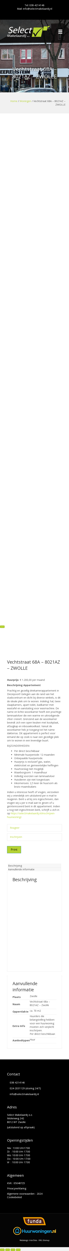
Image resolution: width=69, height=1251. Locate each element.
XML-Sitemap (44, 1240)
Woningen (25, 101)
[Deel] (13, 1250)
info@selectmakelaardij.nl (24, 1094)
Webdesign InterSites (28, 1240)
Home (13, 101)
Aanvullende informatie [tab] (21, 869)
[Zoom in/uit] (2, 1250)
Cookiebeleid (14, 1197)
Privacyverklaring (16, 1188)
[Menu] (60, 31)
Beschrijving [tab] (15, 865)
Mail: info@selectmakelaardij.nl (34, 8)
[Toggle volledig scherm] (7, 1250)
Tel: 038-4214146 (34, 5)
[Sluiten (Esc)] (18, 1250)
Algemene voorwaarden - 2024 (24, 1193)
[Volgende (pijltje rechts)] (2, 627)
